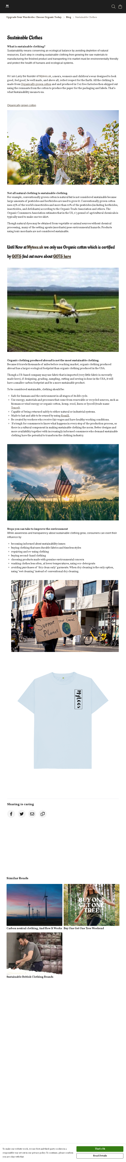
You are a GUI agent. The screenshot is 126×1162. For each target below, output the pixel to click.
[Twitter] (22, 814)
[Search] (113, 6)
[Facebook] (11, 814)
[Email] (32, 814)
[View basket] (120, 6)
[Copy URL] (43, 814)
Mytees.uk (35, 247)
